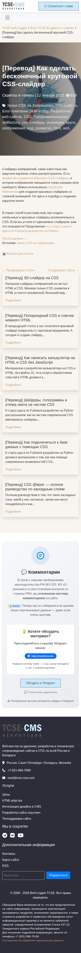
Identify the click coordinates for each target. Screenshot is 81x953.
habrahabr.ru (66, 105)
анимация (55, 122)
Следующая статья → (63, 270)
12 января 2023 (50, 95)
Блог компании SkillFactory (25, 111)
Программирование (51, 117)
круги (70, 122)
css (25, 122)
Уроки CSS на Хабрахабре (30, 105)
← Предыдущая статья (18, 270)
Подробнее (13, 300)
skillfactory (11, 122)
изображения (13, 128)
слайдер (37, 122)
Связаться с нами (60, 6)
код (30, 128)
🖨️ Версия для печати (17, 253)
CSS (27, 117)
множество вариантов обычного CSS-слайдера (35, 178)
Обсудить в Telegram (40, 683)
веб (66, 128)
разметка (43, 128)
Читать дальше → (14, 238)
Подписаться (58, 875)
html (57, 128)
